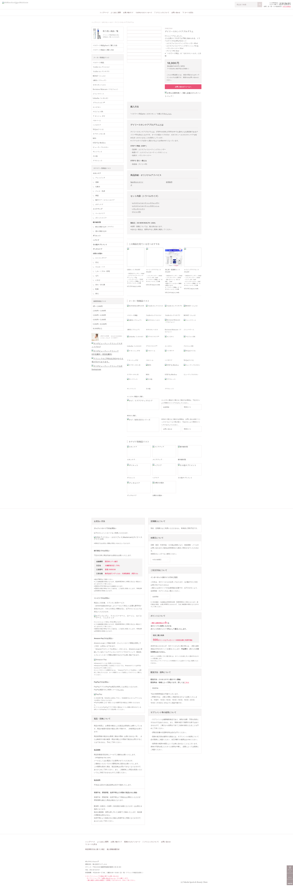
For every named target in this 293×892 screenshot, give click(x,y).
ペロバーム (97, 120)
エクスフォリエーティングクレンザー (145, 203)
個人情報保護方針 (113, 849)
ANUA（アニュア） (100, 80)
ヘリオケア (97, 125)
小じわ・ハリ (100, 267)
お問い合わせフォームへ (183, 87)
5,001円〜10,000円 (100, 324)
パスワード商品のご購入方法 (103, 50)
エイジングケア (101, 258)
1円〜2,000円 (98, 306)
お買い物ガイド (128, 12)
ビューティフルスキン (101, 147)
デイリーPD (136, 212)
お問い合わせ (175, 12)
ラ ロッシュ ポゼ (99, 116)
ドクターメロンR (99, 134)
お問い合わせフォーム (108, 878)
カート (290, 877)
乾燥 (97, 289)
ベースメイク (100, 213)
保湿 (97, 195)
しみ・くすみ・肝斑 (102, 271)
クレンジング (100, 178)
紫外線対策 (97, 222)
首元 (97, 293)
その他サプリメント (100, 244)
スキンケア (97, 173)
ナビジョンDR (98, 111)
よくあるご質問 (116, 12)
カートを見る (189, 12)
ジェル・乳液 (100, 191)
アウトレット (97, 160)
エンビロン (97, 107)
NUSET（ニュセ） (99, 76)
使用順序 (169, 182)
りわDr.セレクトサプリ (101, 71)
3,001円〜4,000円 (99, 315)
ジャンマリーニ (98, 94)
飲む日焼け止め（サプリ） (104, 227)
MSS (94, 138)
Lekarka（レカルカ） (101, 98)
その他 (95, 156)
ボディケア (99, 204)
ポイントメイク (101, 218)
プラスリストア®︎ (99, 102)
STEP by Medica (99, 143)
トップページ (104, 12)
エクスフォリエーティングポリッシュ (145, 206)
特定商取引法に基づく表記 (94, 849)
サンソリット (97, 151)
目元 (97, 262)
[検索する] (260, 4)
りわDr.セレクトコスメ (101, 67)
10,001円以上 (97, 328)
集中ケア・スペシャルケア (105, 200)
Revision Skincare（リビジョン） (106, 89)
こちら (169, 114)
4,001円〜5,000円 (99, 319)
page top (290, 883)
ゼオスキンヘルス (107, 22)
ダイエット (97, 235)
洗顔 (97, 182)
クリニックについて (162, 12)
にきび (97, 280)
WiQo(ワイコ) (98, 129)
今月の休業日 (286, 6)
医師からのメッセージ (132, 842)
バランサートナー (138, 209)
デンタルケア (97, 249)
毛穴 (97, 276)
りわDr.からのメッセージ (144, 12)
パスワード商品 (98, 62)
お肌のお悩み (97, 253)
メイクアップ (97, 209)
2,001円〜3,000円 (99, 310)
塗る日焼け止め (101, 231)
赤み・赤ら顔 (100, 284)
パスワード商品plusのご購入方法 (105, 45)
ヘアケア (96, 240)
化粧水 (97, 186)
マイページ (290, 870)
